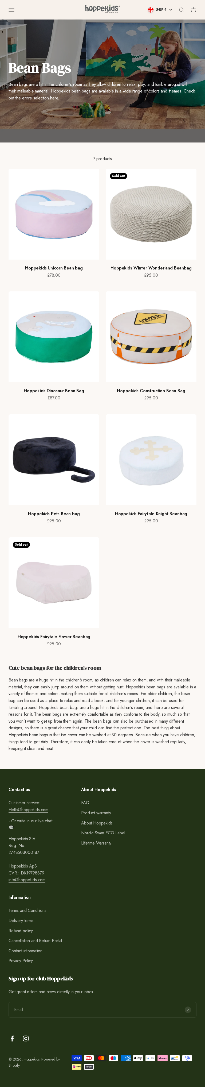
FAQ (85, 803)
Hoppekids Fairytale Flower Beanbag (54, 637)
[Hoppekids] (102, 10)
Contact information (25, 951)
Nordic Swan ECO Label (103, 833)
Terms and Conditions (27, 910)
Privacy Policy (21, 961)
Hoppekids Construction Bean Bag (151, 391)
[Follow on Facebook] (12, 1038)
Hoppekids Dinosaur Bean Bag (54, 391)
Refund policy (21, 931)
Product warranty (96, 813)
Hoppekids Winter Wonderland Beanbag (151, 268)
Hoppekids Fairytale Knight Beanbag (151, 514)
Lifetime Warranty (96, 843)
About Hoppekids (97, 823)
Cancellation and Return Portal (35, 941)
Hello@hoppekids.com (28, 810)
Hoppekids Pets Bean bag (54, 514)
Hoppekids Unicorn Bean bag (54, 268)
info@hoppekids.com (27, 880)
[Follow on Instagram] (25, 1038)
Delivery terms (21, 921)
